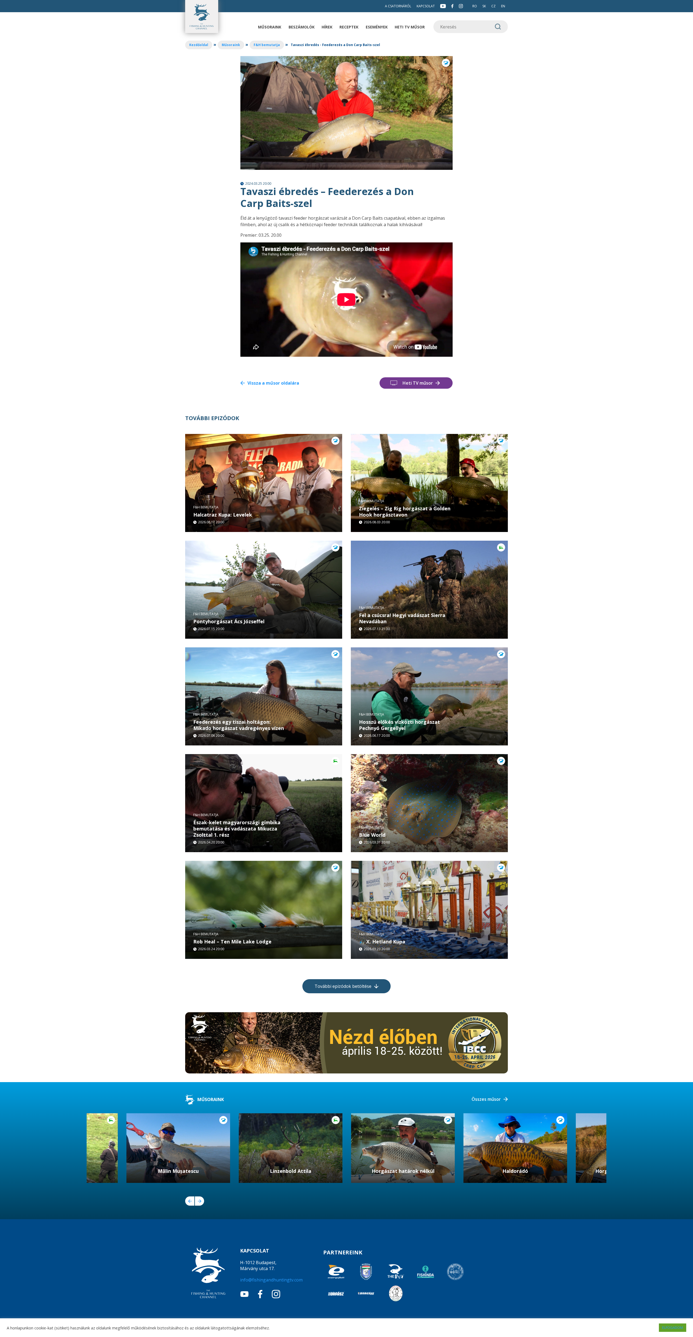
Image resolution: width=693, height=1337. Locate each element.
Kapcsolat (426, 6)
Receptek (348, 27)
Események (377, 27)
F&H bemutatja (267, 45)
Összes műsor (486, 1099)
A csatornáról (398, 6)
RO (474, 6)
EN (503, 6)
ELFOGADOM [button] (672, 1327)
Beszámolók (302, 27)
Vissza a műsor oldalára (273, 383)
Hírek (327, 27)
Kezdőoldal (198, 45)
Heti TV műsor (410, 27)
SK (484, 6)
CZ (493, 6)
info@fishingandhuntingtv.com (271, 1280)
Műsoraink (269, 27)
